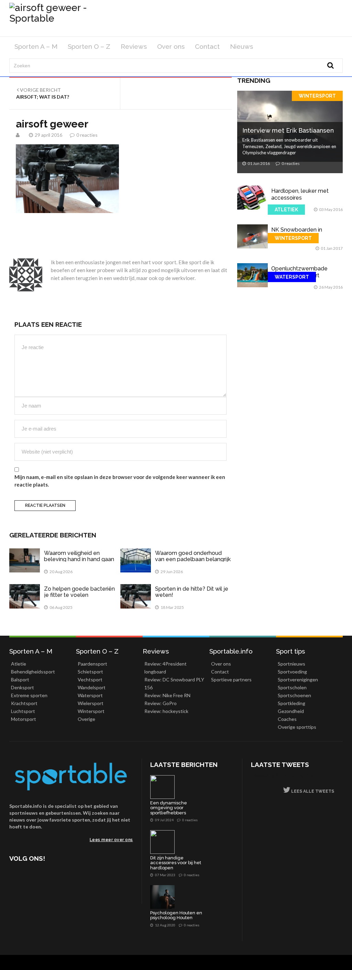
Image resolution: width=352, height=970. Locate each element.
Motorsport (23, 719)
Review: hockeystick (166, 711)
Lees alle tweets (312, 791)
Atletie (18, 664)
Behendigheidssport (33, 671)
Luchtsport (23, 711)
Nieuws (241, 46)
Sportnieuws (291, 664)
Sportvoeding (292, 671)
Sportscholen (292, 687)
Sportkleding (291, 703)
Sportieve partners (231, 679)
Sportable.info (231, 651)
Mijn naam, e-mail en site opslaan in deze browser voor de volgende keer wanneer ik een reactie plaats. (119, 480)
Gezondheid (291, 711)
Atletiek (286, 209)
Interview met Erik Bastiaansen (288, 130)
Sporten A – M (35, 46)
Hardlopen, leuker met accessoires (300, 194)
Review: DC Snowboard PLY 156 (174, 683)
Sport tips (290, 651)
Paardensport (92, 664)
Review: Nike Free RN (167, 695)
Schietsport (90, 671)
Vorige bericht (42, 93)
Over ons (171, 46)
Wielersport (90, 703)
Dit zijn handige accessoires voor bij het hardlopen (175, 863)
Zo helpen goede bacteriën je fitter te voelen (79, 592)
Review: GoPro (160, 703)
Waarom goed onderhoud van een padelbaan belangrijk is (193, 559)
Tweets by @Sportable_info (282, 775)
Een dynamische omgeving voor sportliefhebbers (168, 808)
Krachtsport (24, 703)
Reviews (134, 46)
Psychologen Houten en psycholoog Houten (176, 915)
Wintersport (317, 96)
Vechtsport (90, 679)
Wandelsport (92, 687)
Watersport (292, 277)
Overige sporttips (297, 727)
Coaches (287, 719)
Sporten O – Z (89, 46)
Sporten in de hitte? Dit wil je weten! (191, 592)
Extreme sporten (29, 695)
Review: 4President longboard (165, 667)
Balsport (20, 679)
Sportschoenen (294, 695)
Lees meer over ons (111, 839)
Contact (207, 46)
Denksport (22, 687)
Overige (86, 719)
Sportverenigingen (298, 679)
